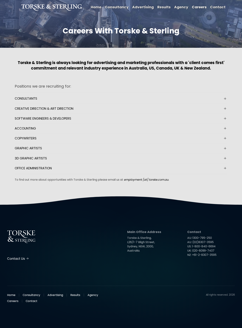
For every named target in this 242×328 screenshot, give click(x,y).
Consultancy (117, 7)
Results (164, 7)
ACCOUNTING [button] (25, 128)
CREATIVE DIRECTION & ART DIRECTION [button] (44, 108)
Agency (181, 7)
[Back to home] (52, 7)
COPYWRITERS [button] (25, 138)
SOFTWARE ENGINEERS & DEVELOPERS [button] (43, 118)
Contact (31, 301)
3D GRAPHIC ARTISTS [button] (31, 158)
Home (96, 7)
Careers (199, 7)
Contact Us (16, 258)
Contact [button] (218, 7)
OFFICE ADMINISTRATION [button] (33, 168)
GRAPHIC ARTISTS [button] (28, 148)
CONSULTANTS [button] (26, 98)
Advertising (143, 7)
